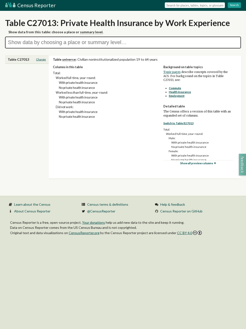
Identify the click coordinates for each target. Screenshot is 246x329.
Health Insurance (180, 91)
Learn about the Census (32, 204)
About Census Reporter (32, 211)
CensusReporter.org (84, 233)
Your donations (93, 222)
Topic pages (172, 72)
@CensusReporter (101, 211)
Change (41, 59)
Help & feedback (172, 204)
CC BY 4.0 (184, 233)
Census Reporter (36, 5)
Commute (175, 88)
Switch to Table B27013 (178, 123)
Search (234, 5)
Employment (176, 95)
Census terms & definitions (107, 204)
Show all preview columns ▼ (198, 163)
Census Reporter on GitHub (181, 211)
